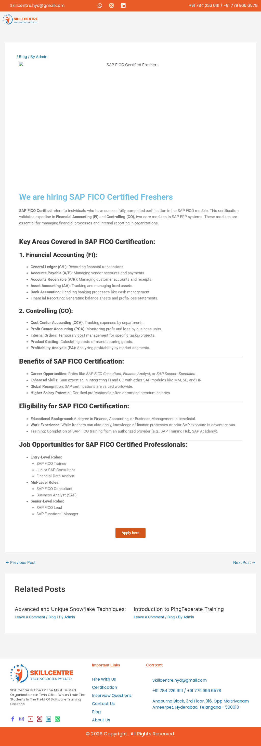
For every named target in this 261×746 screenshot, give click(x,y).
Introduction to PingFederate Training (179, 609)
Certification (104, 687)
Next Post (244, 562)
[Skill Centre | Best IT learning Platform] (42, 673)
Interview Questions (112, 695)
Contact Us (103, 704)
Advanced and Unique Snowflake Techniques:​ (70, 609)
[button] (150, 19)
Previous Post (20, 562)
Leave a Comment (30, 617)
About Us (101, 720)
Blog (23, 56)
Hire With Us (104, 679)
